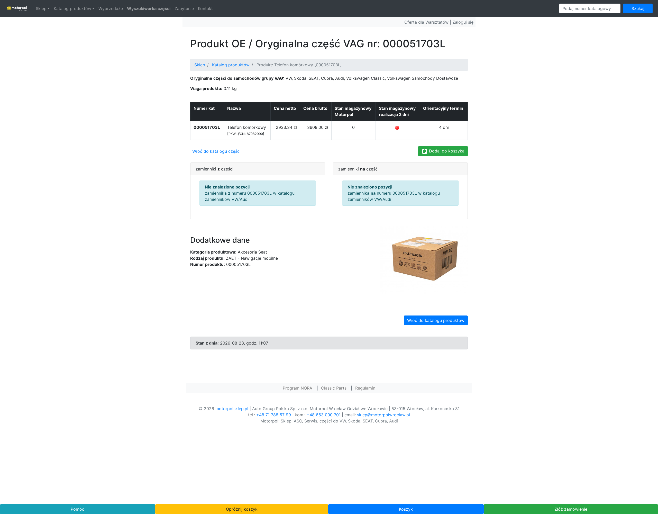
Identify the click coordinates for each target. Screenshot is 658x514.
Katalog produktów (72, 8)
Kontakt (205, 8)
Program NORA (297, 388)
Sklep (41, 8)
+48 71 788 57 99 (273, 414)
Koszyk (406, 509)
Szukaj (638, 8)
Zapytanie (184, 8)
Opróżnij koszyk (242, 509)
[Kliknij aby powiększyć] (424, 260)
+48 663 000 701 (324, 414)
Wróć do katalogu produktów (435, 320)
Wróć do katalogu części (216, 151)
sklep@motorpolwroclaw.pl (383, 414)
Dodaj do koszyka (446, 151)
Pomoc (77, 509)
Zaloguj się (462, 22)
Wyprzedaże (110, 8)
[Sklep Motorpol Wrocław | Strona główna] (17, 8)
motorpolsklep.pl (231, 408)
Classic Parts (333, 388)
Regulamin (365, 388)
